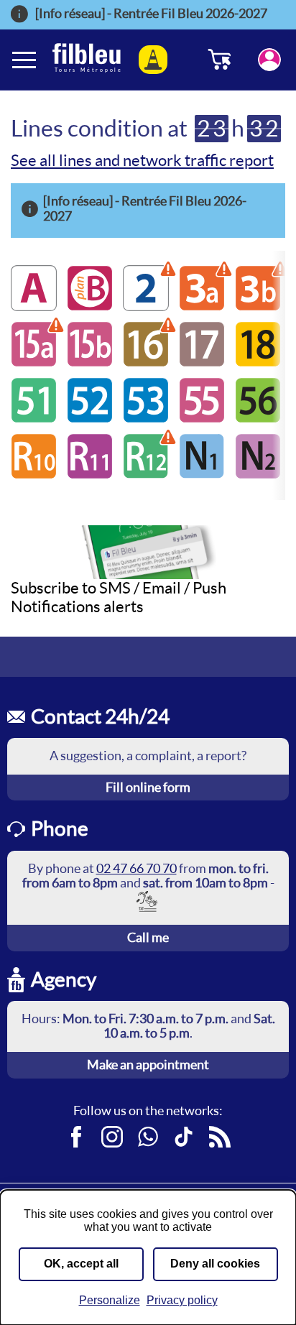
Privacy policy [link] (182, 1300)
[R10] (34, 474)
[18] (258, 362)
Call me (148, 937)
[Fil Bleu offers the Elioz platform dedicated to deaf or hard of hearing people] (148, 900)
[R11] (90, 474)
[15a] (34, 362)
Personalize (109, 1300)
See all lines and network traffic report (142, 160)
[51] (34, 418)
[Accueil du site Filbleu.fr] (86, 59)
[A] (34, 306)
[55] (202, 418)
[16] (146, 362)
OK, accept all (81, 1263)
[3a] (202, 306)
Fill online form (148, 787)
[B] (90, 306)
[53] (146, 418)
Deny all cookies (215, 1263)
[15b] (90, 362)
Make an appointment (148, 1064)
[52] (90, 418)
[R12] (146, 474)
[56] (258, 418)
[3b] (258, 306)
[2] (146, 306)
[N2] (258, 474)
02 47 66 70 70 (136, 868)
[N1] (202, 474)
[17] (202, 362)
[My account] (269, 59)
